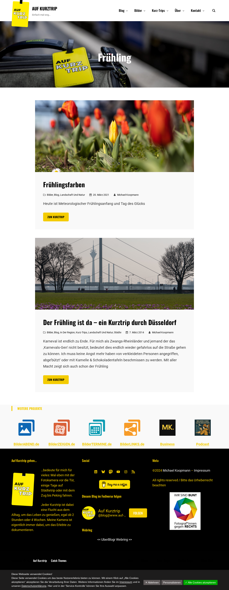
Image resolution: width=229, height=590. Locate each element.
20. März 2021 (101, 194)
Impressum (202, 470)
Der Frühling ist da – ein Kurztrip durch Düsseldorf (109, 322)
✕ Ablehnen (152, 582)
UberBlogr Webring (114, 539)
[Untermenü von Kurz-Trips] (168, 11)
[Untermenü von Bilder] (144, 11)
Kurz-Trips (81, 332)
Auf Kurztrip (44, 8)
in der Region (67, 332)
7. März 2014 (136, 332)
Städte (117, 332)
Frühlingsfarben (64, 184)
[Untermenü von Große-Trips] (195, 561)
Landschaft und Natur (72, 194)
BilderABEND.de (26, 444)
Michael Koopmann (176, 470)
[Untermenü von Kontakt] (203, 11)
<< (99, 539)
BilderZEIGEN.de (61, 444)
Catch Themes (58, 560)
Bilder (50, 194)
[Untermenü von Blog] (127, 11)
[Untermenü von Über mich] (215, 561)
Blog (56, 194)
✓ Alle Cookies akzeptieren (200, 582)
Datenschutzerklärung (33, 585)
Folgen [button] (138, 513)
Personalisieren (172, 582)
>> (130, 539)
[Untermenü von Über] (183, 11)
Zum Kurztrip (55, 217)
